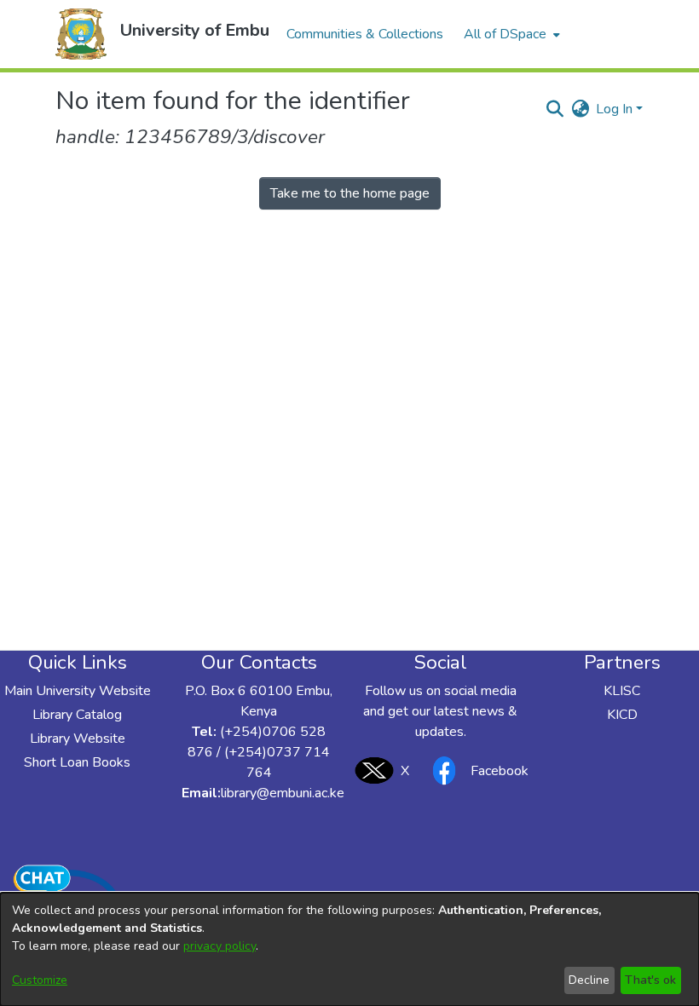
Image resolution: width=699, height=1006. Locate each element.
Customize (39, 980)
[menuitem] (510, 34)
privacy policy (219, 946)
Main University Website (77, 690)
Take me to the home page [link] (350, 193)
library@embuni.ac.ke (282, 793)
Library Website (77, 738)
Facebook (500, 771)
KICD (622, 714)
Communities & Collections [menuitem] (364, 34)
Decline (589, 980)
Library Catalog (77, 714)
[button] (81, 34)
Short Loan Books (77, 762)
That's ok (650, 980)
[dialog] (349, 949)
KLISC (622, 690)
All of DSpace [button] (505, 34)
